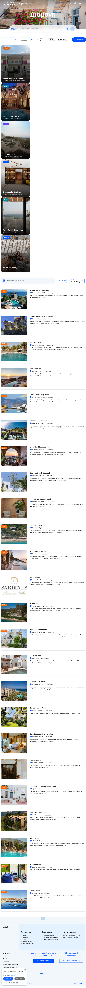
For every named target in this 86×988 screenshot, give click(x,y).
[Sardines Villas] (14, 586)
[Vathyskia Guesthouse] (14, 821)
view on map (50, 293)
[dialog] (14, 976)
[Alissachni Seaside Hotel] (57, 297)
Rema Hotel (34, 838)
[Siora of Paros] (14, 664)
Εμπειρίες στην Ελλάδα (51, 937)
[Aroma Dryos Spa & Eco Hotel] (14, 325)
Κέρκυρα (25, 937)
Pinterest (47, 977)
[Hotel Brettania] (14, 769)
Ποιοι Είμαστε (7, 959)
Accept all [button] (8, 979)
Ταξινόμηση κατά (74, 280)
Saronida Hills (35, 369)
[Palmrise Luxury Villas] (14, 430)
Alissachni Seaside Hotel (39, 290)
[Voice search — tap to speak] (68, 29)
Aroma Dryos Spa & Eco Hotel (41, 316)
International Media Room (10, 964)
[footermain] (43, 918)
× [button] (25, 970)
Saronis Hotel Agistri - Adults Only (43, 786)
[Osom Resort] (57, 897)
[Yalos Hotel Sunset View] (57, 453)
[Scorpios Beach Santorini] (14, 482)
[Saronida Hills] (14, 377)
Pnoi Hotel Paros (36, 342)
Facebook (35, 977)
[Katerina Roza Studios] (57, 636)
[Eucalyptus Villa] (57, 870)
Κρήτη (24, 935)
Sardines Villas (35, 577)
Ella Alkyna (34, 603)
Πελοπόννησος (27, 941)
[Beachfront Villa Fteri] (57, 531)
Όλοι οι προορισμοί (28, 943)
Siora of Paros (35, 656)
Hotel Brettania (35, 760)
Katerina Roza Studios (38, 630)
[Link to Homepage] (10, 7)
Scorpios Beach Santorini (40, 473)
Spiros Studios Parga (38, 708)
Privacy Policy (7, 956)
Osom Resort (35, 890)
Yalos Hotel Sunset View (39, 447)
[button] (14, 983)
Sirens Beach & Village (38, 682)
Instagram (38, 977)
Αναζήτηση (80, 39)
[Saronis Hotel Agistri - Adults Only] (57, 792)
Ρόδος (25, 939)
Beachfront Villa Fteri (38, 525)
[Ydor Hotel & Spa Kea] (57, 558)
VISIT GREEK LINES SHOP (70, 960)
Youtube (44, 977)
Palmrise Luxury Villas (38, 421)
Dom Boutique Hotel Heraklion (41, 734)
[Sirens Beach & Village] (14, 691)
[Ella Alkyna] (57, 610)
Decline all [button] (19, 979)
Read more (12, 975)
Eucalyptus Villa (36, 864)
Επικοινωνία (6, 962)
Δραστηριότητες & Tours (51, 939)
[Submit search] (72, 29)
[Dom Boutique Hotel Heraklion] (14, 743)
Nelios (81, 983)
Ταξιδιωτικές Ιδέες (49, 935)
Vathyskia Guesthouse (38, 812)
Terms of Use (6, 953)
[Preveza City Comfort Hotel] (14, 508)
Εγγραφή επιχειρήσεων (10, 967)
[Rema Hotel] (14, 847)
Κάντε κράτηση (69, 932)
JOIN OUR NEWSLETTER (43, 960)
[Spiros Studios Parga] (14, 717)
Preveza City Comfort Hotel (40, 499)
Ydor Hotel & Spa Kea (38, 551)
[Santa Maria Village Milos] (57, 401)
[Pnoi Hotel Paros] (57, 349)
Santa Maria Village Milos (39, 395)
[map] (71, 3)
